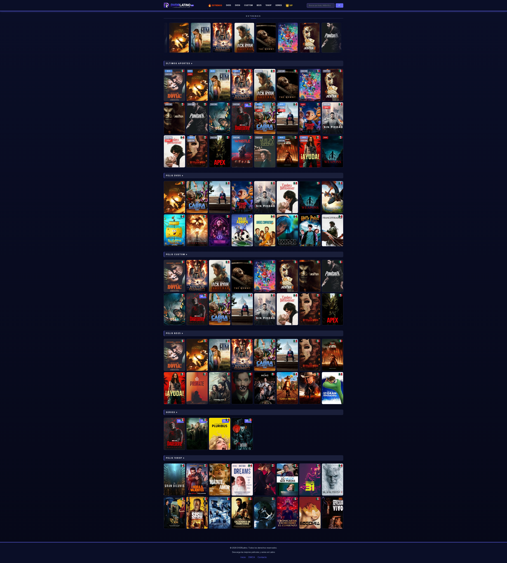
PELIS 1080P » (175, 458)
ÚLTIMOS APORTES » (179, 63)
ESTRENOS (215, 5)
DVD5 (228, 5)
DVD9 (237, 5)
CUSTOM (248, 5)
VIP (289, 5)
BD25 (259, 5)
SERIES (278, 5)
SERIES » (172, 412)
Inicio (243, 557)
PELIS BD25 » (174, 333)
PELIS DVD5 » (174, 175)
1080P (268, 5)
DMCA (251, 557)
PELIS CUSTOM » (176, 254)
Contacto (262, 557)
